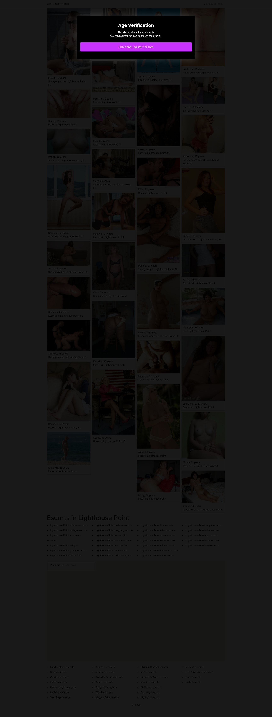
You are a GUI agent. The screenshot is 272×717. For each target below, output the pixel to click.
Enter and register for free (136, 47)
